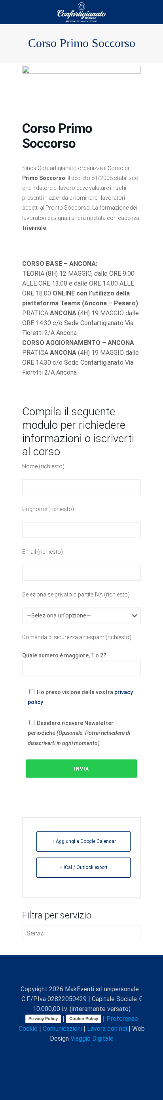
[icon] (99, 1052)
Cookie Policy (83, 1018)
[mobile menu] (152, 12)
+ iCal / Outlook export (83, 867)
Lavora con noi (107, 1028)
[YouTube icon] (74, 1052)
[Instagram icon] (90, 1052)
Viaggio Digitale (92, 1038)
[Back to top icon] (81, 972)
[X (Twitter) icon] (65, 1052)
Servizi (36, 933)
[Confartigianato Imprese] (81, 12)
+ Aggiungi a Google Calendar (83, 841)
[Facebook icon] (57, 1052)
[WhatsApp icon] (49, 1052)
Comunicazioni (62, 1028)
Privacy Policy (43, 1018)
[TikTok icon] (107, 1052)
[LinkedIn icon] (82, 1052)
